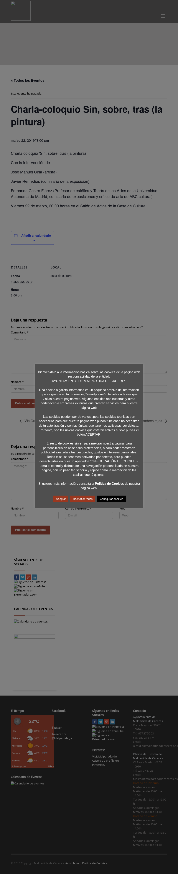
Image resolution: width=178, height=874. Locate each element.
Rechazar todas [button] (83, 499)
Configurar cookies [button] (111, 499)
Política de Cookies (109, 483)
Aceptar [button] (61, 499)
